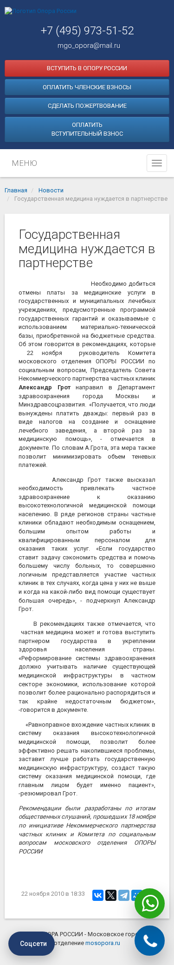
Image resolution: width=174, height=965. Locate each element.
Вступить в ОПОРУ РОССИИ (87, 68)
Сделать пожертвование (87, 105)
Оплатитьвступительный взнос (87, 129)
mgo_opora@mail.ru (89, 45)
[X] (110, 895)
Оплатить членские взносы (87, 87)
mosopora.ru (102, 942)
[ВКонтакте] (97, 895)
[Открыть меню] (157, 163)
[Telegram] (123, 895)
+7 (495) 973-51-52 (87, 30)
